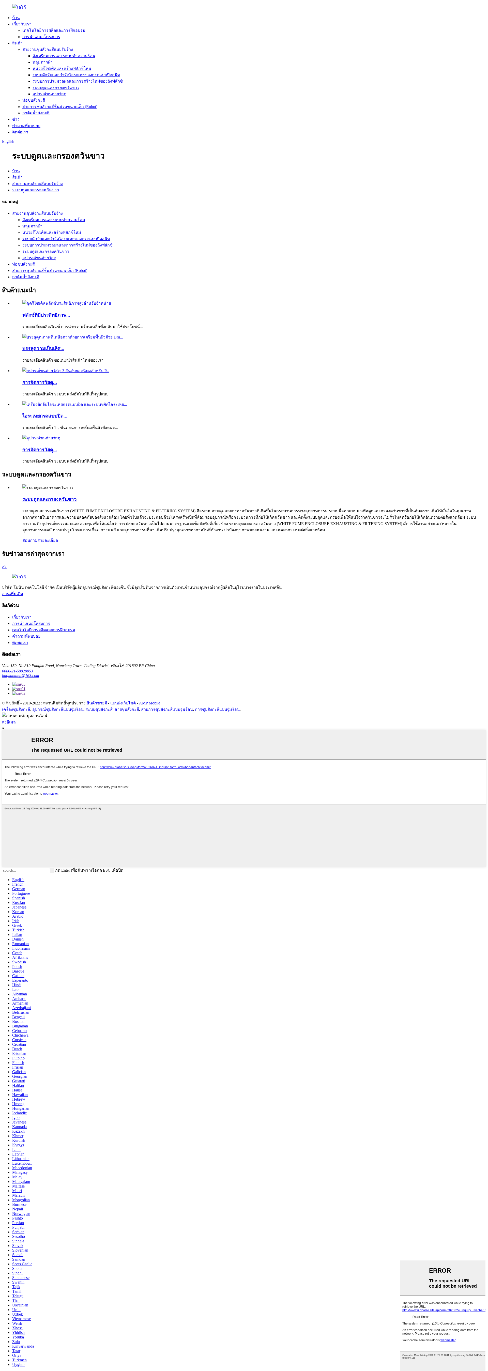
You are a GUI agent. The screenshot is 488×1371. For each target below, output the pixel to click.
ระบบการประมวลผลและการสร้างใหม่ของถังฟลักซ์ (78, 81)
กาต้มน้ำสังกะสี (36, 113)
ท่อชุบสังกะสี (33, 100)
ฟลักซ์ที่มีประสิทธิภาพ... (46, 315)
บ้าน (16, 18)
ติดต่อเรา (20, 132)
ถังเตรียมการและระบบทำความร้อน (64, 56)
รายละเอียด (48, 540)
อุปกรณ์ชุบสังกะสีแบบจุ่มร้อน (58, 709)
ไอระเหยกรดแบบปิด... (44, 416)
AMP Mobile (149, 703)
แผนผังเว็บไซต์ (123, 703)
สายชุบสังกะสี (127, 709)
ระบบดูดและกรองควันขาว (56, 87)
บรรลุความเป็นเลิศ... (43, 348)
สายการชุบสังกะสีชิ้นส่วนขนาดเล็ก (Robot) (59, 106)
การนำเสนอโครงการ (41, 37)
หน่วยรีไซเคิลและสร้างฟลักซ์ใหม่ (62, 68)
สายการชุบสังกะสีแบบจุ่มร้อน (167, 709)
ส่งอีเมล (9, 722)
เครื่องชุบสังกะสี (16, 709)
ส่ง (4, 566)
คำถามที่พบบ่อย (26, 126)
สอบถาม (30, 540)
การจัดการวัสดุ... (39, 382)
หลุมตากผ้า (43, 62)
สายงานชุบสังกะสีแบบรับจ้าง (47, 49)
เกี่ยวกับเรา (22, 24)
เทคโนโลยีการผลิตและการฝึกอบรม (53, 30)
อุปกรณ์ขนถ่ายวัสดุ (49, 94)
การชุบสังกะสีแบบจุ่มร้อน (217, 709)
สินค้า (17, 43)
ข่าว (16, 119)
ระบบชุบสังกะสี (99, 709)
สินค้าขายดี (97, 703)
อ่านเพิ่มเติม (12, 594)
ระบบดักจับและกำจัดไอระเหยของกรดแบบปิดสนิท (76, 75)
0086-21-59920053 (17, 671)
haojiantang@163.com (20, 675)
